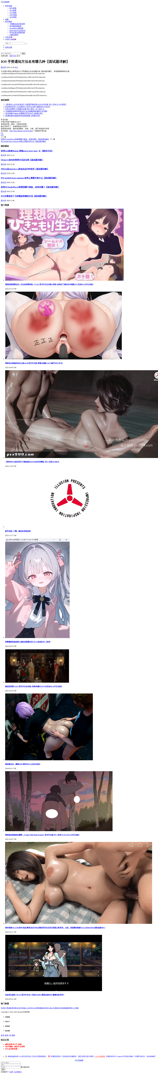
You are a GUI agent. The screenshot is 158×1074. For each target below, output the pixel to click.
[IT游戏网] (5, 2)
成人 (25, 1008)
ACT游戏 (12, 12)
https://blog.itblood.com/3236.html (21, 131)
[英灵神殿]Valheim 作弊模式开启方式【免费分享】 (24, 113)
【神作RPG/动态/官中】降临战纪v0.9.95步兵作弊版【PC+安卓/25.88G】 (32, 462)
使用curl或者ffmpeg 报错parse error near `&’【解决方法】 (27, 151)
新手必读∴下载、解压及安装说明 (18, 531)
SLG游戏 (12, 10)
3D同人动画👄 (10, 39)
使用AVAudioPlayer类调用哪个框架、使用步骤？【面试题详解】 (25, 139)
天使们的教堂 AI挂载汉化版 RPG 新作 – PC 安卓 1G (24, 109)
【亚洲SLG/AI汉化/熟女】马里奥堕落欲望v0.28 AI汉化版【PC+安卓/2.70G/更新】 (36, 104)
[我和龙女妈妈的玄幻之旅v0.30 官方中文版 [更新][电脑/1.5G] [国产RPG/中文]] (63, 359)
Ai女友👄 (8, 37)
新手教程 (8, 21)
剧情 (37, 1008)
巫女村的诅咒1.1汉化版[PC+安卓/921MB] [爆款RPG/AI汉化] (27, 107)
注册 (11, 1072)
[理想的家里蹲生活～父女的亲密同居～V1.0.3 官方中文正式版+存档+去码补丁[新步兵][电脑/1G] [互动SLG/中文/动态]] (64, 280)
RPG (47, 1008)
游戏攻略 (64, 1008)
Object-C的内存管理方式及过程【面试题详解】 (22, 160)
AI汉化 (29, 1008)
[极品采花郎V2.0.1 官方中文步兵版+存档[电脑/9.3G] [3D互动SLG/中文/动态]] (37, 682)
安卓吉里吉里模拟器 (17, 32)
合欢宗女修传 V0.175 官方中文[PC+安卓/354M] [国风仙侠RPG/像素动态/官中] (34, 995)
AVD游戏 (13, 17)
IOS (16, 67)
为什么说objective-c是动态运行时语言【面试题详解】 (25, 169)
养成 (8, 1008)
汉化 (18, 1008)
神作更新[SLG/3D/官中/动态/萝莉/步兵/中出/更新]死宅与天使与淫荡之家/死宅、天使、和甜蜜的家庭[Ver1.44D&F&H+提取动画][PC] (55, 928)
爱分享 (3, 67)
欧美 (11, 1008)
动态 (44, 1008)
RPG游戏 (12, 8)
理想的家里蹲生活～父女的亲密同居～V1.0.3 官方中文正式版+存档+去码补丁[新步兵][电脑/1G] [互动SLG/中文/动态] (49, 284)
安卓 (2, 1008)
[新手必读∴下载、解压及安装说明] (69, 527)
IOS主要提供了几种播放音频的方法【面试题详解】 (24, 196)
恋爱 (70, 1008)
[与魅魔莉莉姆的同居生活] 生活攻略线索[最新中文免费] (26, 111)
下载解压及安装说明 (17, 24)
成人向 (52, 1008)
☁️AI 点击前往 (99, 1056)
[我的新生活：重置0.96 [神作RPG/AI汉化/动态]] (49, 760)
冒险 (56, 1008)
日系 (22, 1008)
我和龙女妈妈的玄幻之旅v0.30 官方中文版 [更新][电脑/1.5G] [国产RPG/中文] (34, 363)
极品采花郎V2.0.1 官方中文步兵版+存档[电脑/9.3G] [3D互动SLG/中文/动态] (33, 686)
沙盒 (59, 1008)
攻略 (7, 19)
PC (5, 1008)
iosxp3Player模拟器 (16, 28)
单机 (15, 1008)
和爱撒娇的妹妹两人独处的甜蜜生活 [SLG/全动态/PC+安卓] (27, 642)
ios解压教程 (13, 35)
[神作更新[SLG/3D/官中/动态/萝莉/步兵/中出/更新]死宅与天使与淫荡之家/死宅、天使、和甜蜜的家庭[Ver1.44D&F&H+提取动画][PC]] (78, 923)
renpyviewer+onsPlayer (17, 30)
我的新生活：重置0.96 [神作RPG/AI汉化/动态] (22, 764)
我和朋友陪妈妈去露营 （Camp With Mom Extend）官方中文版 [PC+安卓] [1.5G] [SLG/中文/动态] (42, 835)
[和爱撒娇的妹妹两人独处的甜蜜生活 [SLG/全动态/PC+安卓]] (37, 637)
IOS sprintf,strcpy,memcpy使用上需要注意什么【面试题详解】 (24, 141)
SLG (34, 1008)
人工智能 (75, 1008)
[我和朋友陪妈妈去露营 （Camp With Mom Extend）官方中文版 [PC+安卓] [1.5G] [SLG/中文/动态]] (59, 830)
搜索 (23, 53)
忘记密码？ (18, 1072)
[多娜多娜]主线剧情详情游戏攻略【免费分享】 (23, 116)
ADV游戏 (13, 15)
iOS (2, 135)
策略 (41, 1008)
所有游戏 (8, 6)
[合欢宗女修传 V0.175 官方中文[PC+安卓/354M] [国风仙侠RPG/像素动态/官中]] (53, 990)
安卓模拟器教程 (15, 26)
